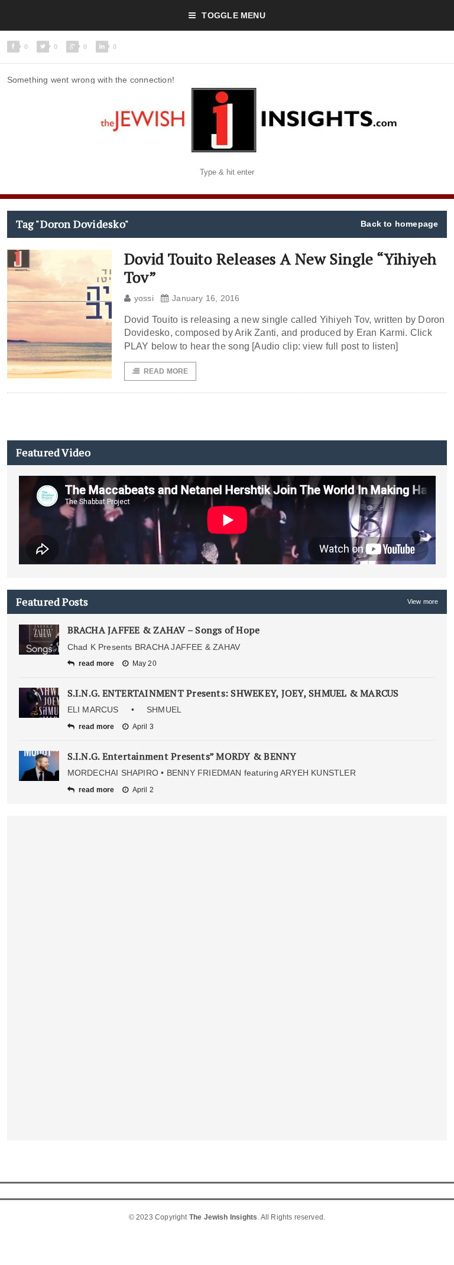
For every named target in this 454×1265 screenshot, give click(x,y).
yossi (144, 298)
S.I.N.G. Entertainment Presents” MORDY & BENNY (182, 756)
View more (423, 601)
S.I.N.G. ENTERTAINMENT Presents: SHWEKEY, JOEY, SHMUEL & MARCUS (233, 693)
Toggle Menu (233, 15)
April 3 (143, 726)
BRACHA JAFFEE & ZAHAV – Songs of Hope (163, 629)
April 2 (143, 789)
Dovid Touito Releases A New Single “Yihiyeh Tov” (280, 268)
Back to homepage (399, 224)
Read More (166, 371)
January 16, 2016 (205, 298)
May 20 (144, 663)
